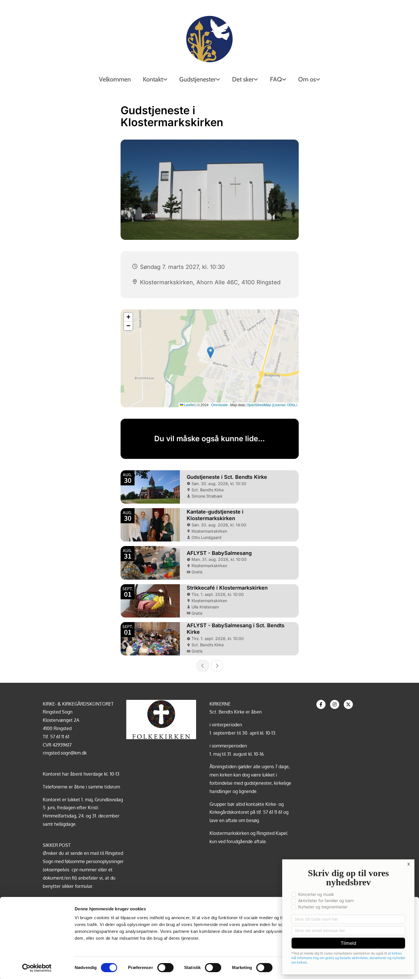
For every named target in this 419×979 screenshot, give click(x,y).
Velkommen (115, 79)
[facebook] (321, 704)
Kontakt (153, 79)
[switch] (165, 967)
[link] (155, 79)
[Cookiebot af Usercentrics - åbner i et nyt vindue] (37, 968)
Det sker (243, 79)
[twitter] (348, 704)
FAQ (276, 79)
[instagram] (334, 704)
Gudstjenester (197, 79)
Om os (307, 79)
